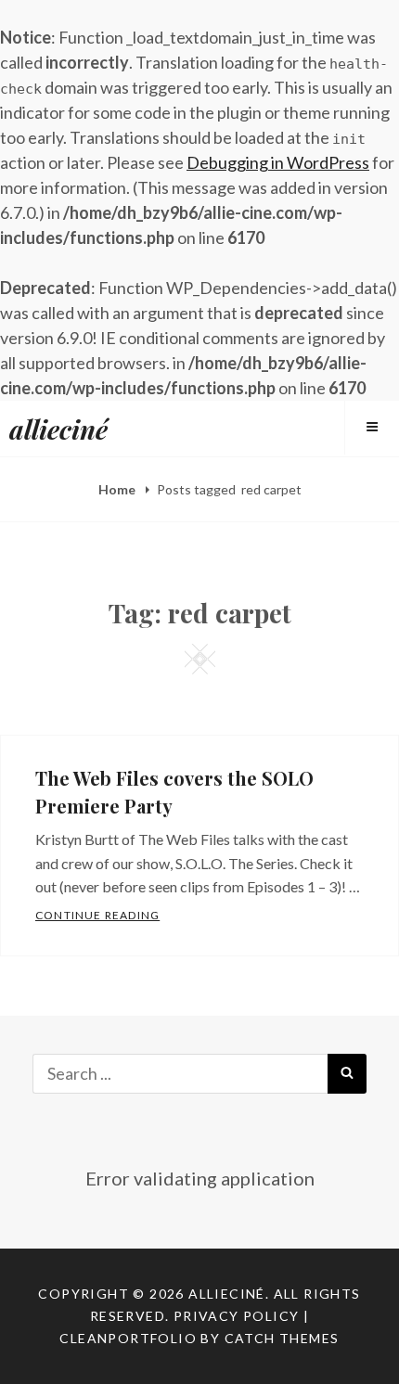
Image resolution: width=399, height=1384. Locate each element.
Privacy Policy (237, 1316)
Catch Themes (282, 1338)
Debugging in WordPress (278, 162)
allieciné (58, 429)
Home (118, 489)
